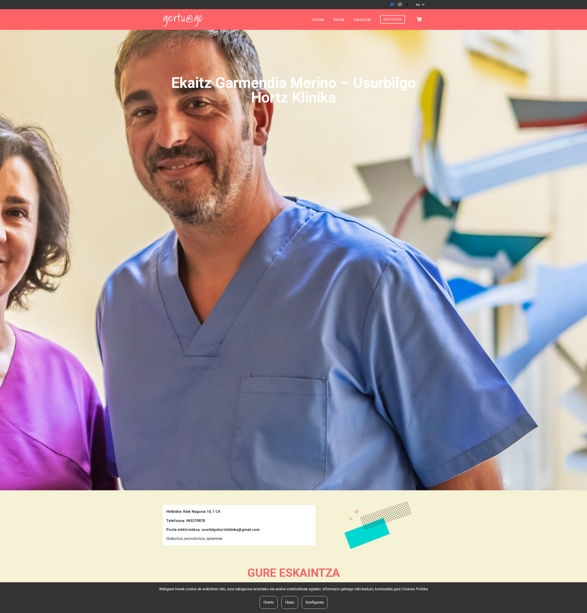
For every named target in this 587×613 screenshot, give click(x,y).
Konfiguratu (315, 602)
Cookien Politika (415, 589)
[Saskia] (419, 19)
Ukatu (289, 602)
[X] (407, 4)
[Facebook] (392, 4)
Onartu (268, 602)
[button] (420, 4)
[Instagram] (399, 4)
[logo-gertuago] (182, 19)
